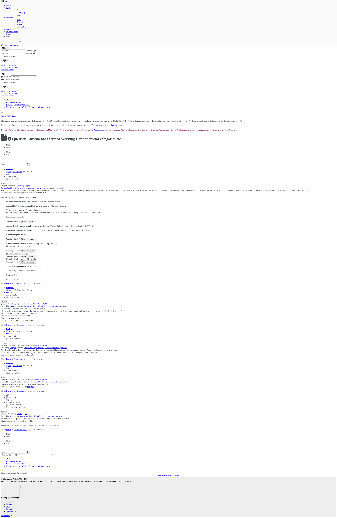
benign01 (10, 169)
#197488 (19, 414)
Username (29, 51)
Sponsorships (11, 511)
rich (7, 395)
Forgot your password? (9, 65)
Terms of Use (11, 502)
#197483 (36, 380)
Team (8, 507)
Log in (4, 61)
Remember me (9, 56)
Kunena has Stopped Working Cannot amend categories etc (23, 188)
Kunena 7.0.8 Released (8, 116)
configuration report (99, 130)
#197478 (36, 304)
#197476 (19, 186)
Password (29, 53)
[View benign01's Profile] (14, 172)
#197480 (36, 345)
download (114, 125)
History (9, 504)
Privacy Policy (11, 509)
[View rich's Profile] (12, 398)
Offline (9, 174)
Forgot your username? (9, 67)
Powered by (162, 475)
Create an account (7, 70)
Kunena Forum (173, 475)
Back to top (5, 516)
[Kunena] (5, 1)
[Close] (237, 130)
